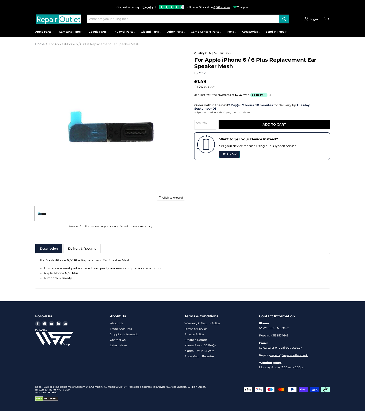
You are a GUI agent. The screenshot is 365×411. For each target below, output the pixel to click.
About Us (116, 323)
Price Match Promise (199, 356)
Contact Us (117, 340)
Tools (231, 31)
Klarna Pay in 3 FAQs (199, 351)
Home (40, 44)
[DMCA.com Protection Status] (46, 400)
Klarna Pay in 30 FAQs (200, 345)
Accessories (250, 31)
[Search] (284, 19)
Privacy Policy (194, 334)
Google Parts (98, 31)
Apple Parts (43, 31)
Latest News (118, 345)
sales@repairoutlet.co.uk (285, 347)
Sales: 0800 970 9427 (274, 328)
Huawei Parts (124, 31)
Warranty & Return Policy (202, 323)
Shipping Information (125, 334)
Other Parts (175, 31)
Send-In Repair (276, 31)
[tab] (49, 248)
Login (314, 19)
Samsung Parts (70, 31)
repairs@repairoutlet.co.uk (289, 355)
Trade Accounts (121, 329)
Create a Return (195, 340)
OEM (202, 73)
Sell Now (229, 154)
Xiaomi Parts (150, 31)
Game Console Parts (205, 31)
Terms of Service (195, 329)
